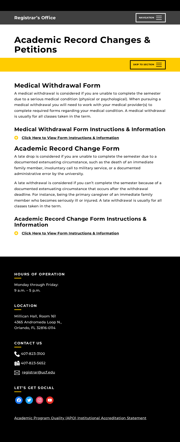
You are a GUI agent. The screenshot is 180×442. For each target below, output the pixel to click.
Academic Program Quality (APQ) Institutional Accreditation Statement (80, 418)
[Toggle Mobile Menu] (164, 5)
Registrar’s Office (35, 17)
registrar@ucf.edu (38, 372)
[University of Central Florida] (43, 5)
